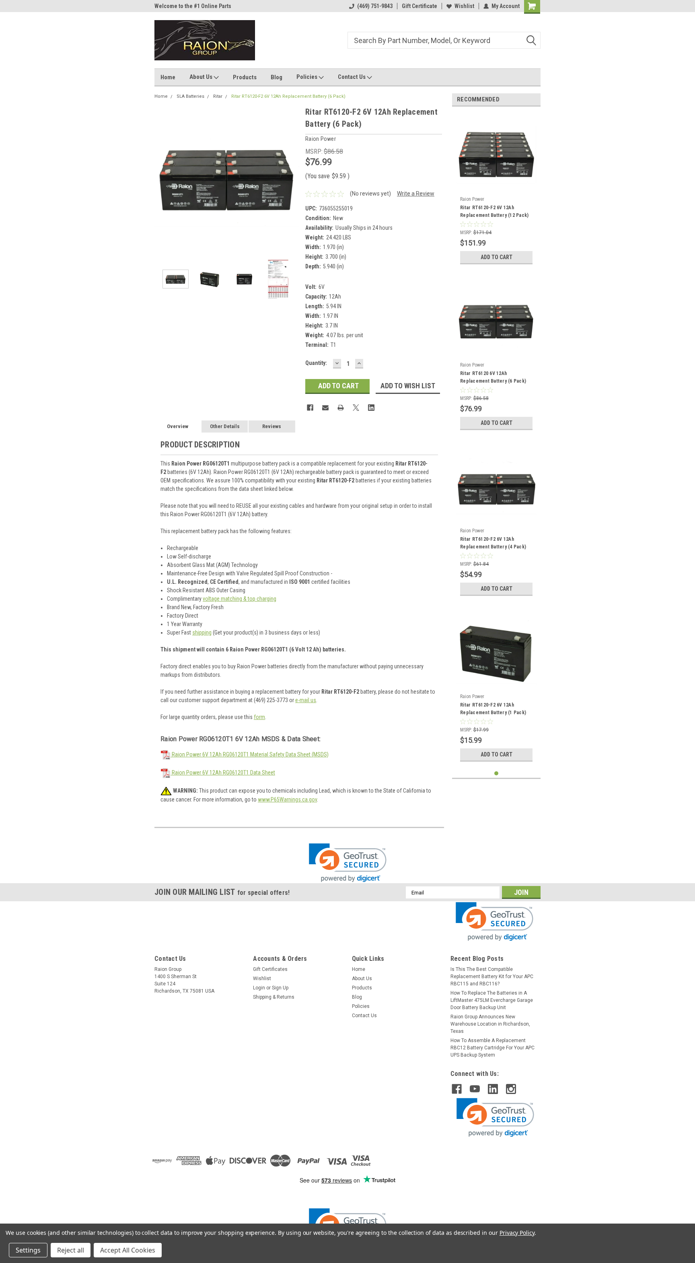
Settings (28, 1250)
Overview (177, 426)
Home (167, 77)
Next (291, 178)
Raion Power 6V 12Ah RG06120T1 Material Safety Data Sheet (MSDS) (250, 754)
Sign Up (280, 988)
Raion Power (472, 199)
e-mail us (305, 700)
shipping (202, 632)
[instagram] (511, 1089)
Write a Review (415, 193)
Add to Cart (496, 257)
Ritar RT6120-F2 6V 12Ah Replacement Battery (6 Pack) (288, 96)
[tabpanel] (496, 190)
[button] (347, 863)
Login (259, 988)
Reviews (271, 426)
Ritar (217, 96)
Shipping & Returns (273, 997)
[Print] (340, 407)
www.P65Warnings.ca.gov (287, 799)
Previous (162, 178)
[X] (356, 407)
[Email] (325, 407)
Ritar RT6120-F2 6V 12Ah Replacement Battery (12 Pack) (494, 211)
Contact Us (352, 76)
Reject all (70, 1250)
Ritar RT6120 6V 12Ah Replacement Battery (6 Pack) (493, 377)
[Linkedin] (371, 407)
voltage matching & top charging (239, 598)
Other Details (225, 426)
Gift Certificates (270, 969)
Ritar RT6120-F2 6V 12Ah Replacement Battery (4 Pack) (493, 543)
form (259, 717)
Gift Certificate (419, 6)
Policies (307, 76)
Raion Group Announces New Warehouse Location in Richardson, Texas (490, 1024)
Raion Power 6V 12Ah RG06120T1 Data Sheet (223, 772)
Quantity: (316, 363)
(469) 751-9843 (375, 6)
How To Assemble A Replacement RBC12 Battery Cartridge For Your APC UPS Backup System (492, 1048)
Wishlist (464, 6)
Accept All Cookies (127, 1250)
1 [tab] (496, 773)
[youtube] (475, 1089)
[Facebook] (310, 407)
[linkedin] (493, 1089)
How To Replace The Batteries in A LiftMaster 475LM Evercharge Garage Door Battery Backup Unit (491, 1000)
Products (245, 77)
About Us (201, 76)
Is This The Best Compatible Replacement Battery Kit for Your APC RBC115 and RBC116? (491, 976)
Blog (276, 77)
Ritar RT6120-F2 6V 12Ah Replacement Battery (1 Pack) (493, 708)
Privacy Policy (517, 1232)
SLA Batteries (190, 96)
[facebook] (457, 1089)
